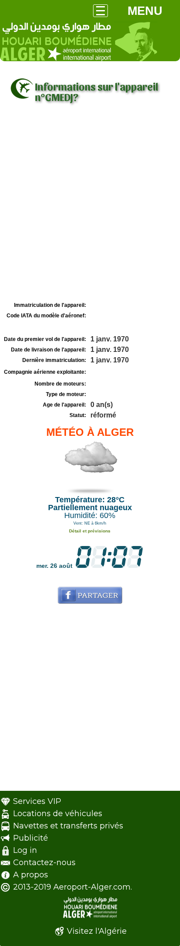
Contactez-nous (44, 862)
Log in (25, 850)
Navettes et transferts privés (68, 826)
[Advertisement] (90, 205)
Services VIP (37, 801)
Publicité (30, 838)
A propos (30, 875)
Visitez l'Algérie (97, 931)
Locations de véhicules (57, 813)
